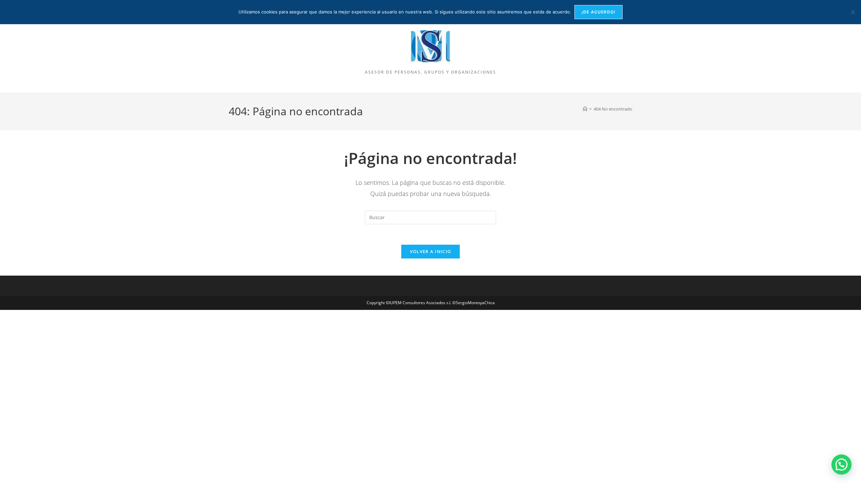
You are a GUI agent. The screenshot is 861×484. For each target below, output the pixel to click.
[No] (852, 12)
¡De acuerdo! (598, 11)
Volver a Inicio (430, 251)
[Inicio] (585, 109)
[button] (841, 464)
